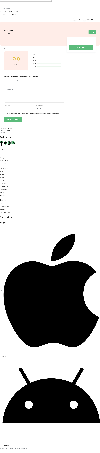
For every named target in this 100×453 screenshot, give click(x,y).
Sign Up (14, 14)
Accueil (6, 19)
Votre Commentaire (9, 86)
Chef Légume (3, 184)
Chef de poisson (4, 178)
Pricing (2, 158)
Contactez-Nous (4, 206)
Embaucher (3, 11)
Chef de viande (4, 181)
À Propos (17, 11)
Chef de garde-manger (6, 175)
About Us (2, 149)
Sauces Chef (3, 189)
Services (2, 209)
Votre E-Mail (39, 105)
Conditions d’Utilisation (6, 212)
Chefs (11, 19)
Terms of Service (4, 164)
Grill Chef (2, 195)
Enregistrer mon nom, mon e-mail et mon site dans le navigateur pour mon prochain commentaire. (32, 113)
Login (3, 14)
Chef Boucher (3, 172)
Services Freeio (4, 161)
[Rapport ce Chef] (95, 19)
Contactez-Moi (80, 47)
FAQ (1, 203)
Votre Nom (7, 105)
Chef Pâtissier (4, 186)
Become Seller (4, 152)
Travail (10, 11)
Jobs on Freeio (4, 155)
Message (92, 32)
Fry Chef (2, 192)
